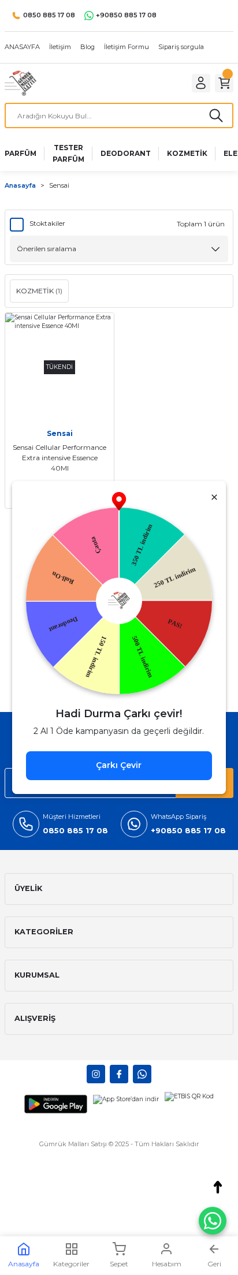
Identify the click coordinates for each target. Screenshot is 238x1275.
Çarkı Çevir (119, 765)
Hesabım (166, 1263)
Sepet (119, 1263)
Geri (214, 1263)
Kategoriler (71, 1263)
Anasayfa (23, 1263)
